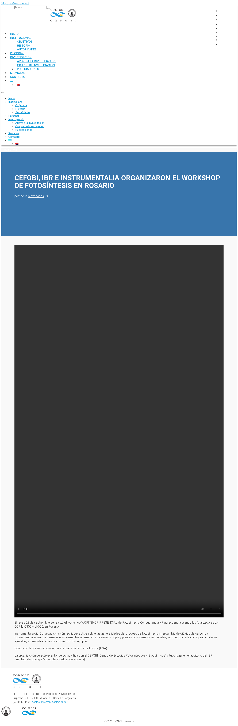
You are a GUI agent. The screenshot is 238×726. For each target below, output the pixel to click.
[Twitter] (220, 19)
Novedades (36, 196)
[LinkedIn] (220, 24)
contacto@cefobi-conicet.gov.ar (49, 702)
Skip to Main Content (15, 3)
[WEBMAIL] (221, 44)
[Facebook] (220, 11)
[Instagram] (220, 15)
